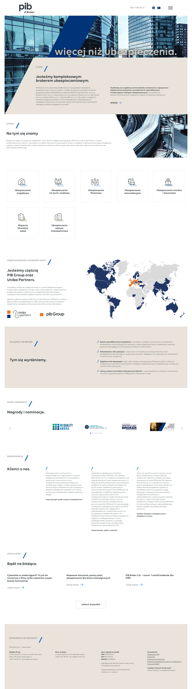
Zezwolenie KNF (153, 654)
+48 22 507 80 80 (61, 657)
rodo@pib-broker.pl (167, 670)
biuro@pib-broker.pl (29, 659)
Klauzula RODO (153, 664)
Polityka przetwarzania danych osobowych (164, 662)
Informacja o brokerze (156, 659)
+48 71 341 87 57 (137, 8)
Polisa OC (151, 657)
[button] (10, 428)
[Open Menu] (170, 8)
